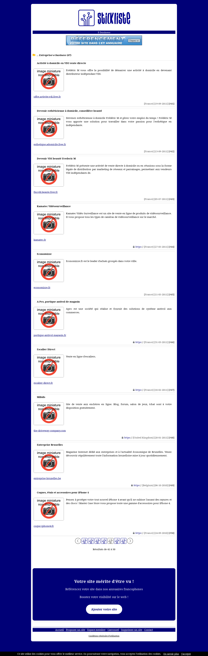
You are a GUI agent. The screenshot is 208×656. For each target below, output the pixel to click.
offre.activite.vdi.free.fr (47, 96)
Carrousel (113, 629)
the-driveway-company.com (50, 430)
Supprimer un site (131, 629)
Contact (148, 629)
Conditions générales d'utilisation (104, 636)
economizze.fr (42, 287)
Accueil (59, 629)
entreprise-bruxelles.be (47, 478)
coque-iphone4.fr (44, 526)
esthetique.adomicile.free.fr (50, 144)
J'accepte (186, 653)
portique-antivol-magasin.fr (50, 335)
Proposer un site (75, 629)
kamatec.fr (40, 239)
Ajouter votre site (104, 609)
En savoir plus (171, 653)
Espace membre (96, 629)
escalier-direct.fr (43, 382)
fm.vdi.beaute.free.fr (46, 192)
